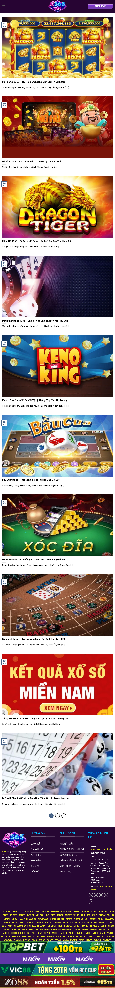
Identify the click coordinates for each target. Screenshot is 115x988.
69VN (24, 929)
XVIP (94, 915)
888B (103, 926)
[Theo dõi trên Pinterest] (96, 895)
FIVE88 (48, 922)
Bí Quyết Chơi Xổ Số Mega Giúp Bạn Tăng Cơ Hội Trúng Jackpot (36, 798)
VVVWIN (8, 940)
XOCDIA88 (43, 918)
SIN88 (7, 922)
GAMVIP (34, 911)
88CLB (21, 933)
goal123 (94, 889)
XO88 (58, 940)
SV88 (81, 940)
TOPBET (107, 940)
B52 (65, 936)
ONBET (76, 929)
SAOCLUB (68, 922)
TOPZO (6, 918)
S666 (39, 933)
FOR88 (22, 936)
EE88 (42, 936)
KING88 (16, 929)
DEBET (22, 915)
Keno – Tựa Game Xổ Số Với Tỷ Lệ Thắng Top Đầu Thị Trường (35, 400)
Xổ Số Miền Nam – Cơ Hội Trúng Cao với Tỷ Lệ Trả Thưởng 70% (35, 718)
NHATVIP (33, 929)
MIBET (68, 915)
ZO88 (101, 922)
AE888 (32, 918)
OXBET (7, 929)
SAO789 (31, 933)
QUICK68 (5, 911)
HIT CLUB (98, 911)
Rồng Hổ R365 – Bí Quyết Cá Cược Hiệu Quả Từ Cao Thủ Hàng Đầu (37, 241)
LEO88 (26, 940)
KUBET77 (87, 911)
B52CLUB (109, 918)
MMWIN (25, 911)
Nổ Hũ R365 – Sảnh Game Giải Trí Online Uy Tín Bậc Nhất (32, 161)
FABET (73, 940)
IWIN (3, 926)
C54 (110, 929)
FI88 (60, 926)
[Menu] (3, 6)
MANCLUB (33, 936)
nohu (100, 918)
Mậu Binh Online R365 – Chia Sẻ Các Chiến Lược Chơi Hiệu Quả (35, 320)
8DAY (58, 936)
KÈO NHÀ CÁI (39, 926)
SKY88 (14, 922)
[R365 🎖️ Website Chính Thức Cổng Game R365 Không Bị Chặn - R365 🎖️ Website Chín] (57, 6)
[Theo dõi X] (91, 895)
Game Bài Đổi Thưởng (61, 918)
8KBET (77, 926)
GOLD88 (45, 911)
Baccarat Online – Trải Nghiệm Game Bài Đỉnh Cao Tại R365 (33, 639)
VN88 (76, 915)
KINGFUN (56, 929)
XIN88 (111, 926)
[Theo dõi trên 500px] (106, 895)
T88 (83, 915)
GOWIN (15, 911)
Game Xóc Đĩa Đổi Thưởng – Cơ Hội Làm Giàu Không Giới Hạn (34, 559)
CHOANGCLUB (106, 915)
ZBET (23, 922)
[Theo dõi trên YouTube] (101, 895)
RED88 (60, 915)
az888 (102, 887)
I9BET (6, 915)
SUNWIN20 (66, 911)
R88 (88, 915)
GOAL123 (100, 936)
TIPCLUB (94, 926)
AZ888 (110, 936)
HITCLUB (109, 911)
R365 (4, 852)
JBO (47, 915)
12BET (90, 936)
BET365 (68, 926)
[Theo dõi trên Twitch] (91, 901)
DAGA (82, 936)
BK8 (53, 915)
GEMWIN (66, 929)
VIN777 (39, 915)
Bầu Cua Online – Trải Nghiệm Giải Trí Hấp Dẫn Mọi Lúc (31, 479)
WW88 (85, 929)
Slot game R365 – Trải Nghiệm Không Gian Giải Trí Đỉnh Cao (33, 82)
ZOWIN (24, 918)
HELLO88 (45, 929)
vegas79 (108, 887)
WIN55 (50, 936)
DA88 (85, 926)
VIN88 (30, 922)
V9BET (6, 933)
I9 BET (13, 915)
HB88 (14, 933)
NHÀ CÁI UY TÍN (22, 926)
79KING (18, 940)
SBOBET (52, 926)
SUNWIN (55, 911)
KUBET (77, 911)
